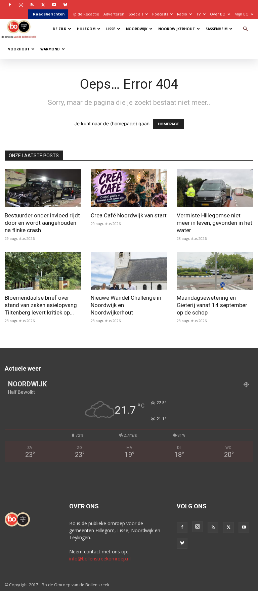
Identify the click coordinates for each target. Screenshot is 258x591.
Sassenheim (216, 29)
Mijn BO (241, 13)
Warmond (50, 49)
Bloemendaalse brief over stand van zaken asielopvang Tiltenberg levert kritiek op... (41, 305)
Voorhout (19, 49)
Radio (182, 13)
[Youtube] (54, 4)
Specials (136, 13)
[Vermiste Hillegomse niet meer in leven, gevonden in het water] (215, 188)
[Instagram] (21, 4)
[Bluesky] (65, 4)
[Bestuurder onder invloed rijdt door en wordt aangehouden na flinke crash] (43, 188)
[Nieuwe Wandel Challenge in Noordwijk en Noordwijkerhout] (129, 271)
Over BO (217, 13)
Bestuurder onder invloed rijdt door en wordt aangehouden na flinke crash (42, 223)
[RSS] (32, 4)
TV (198, 13)
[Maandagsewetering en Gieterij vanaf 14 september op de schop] (215, 271)
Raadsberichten (49, 13)
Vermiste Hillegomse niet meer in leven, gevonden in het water (214, 223)
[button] (245, 29)
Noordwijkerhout (176, 29)
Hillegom (86, 29)
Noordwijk (136, 29)
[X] (43, 4)
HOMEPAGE (168, 124)
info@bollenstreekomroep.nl (100, 558)
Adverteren (113, 13)
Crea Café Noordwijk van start (129, 215)
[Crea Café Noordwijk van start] (129, 188)
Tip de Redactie (85, 13)
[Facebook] (10, 4)
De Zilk (59, 29)
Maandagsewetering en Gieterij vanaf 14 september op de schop (212, 305)
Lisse (110, 29)
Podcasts (160, 13)
